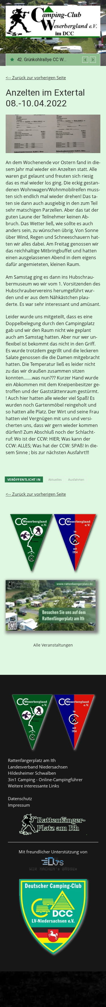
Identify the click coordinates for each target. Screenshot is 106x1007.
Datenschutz (20, 798)
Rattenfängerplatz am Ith (32, 760)
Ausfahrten (76, 479)
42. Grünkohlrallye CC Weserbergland (53, 59)
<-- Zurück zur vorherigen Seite (36, 77)
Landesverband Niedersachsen (38, 767)
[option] (56, 60)
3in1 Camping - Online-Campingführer (45, 779)
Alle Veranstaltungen (53, 645)
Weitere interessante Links (33, 786)
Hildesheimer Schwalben (32, 773)
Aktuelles (55, 479)
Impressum (19, 805)
